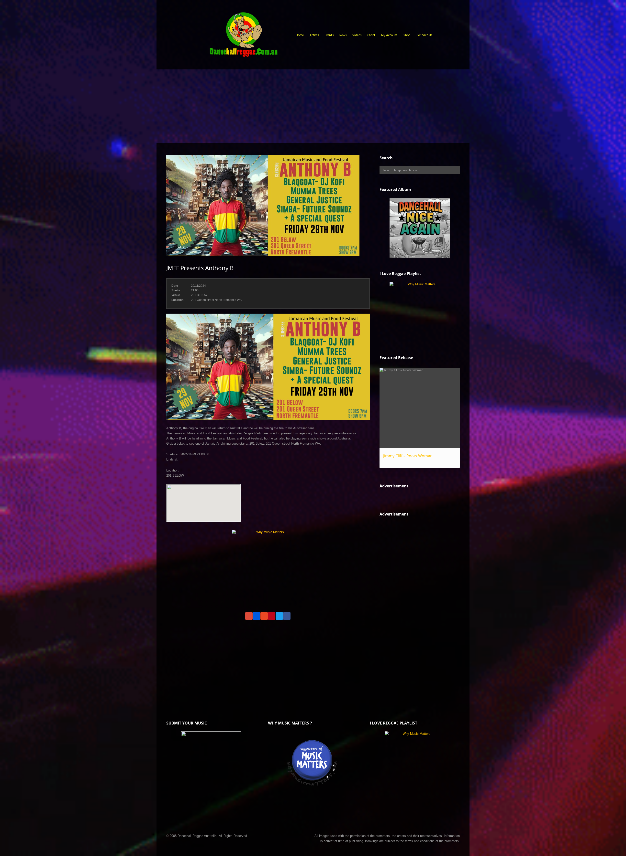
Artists (314, 35)
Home (300, 35)
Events (329, 35)
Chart (371, 35)
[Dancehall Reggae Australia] (243, 36)
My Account (389, 35)
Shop (407, 35)
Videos (356, 35)
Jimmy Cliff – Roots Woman (408, 456)
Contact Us (424, 35)
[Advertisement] (313, 106)
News (343, 35)
